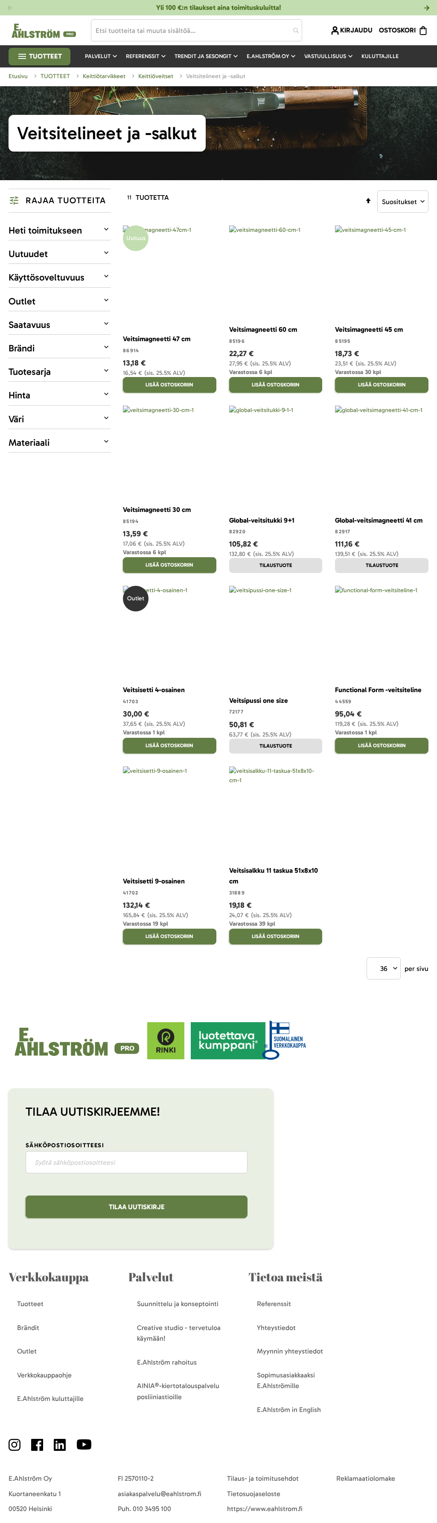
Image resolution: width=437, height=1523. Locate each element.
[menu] (245, 56)
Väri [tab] (16, 419)
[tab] (60, 201)
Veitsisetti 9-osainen (154, 881)
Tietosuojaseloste (253, 1494)
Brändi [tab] (22, 348)
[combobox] (197, 30)
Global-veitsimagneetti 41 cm (378, 520)
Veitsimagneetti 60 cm (263, 329)
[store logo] (78, 1057)
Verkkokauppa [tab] (49, 1276)
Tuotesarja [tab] (30, 371)
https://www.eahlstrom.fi (265, 1509)
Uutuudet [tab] (28, 254)
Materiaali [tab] (29, 442)
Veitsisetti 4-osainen (154, 690)
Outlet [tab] (22, 301)
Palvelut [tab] (151, 1276)
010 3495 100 (152, 1509)
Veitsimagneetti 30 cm (157, 510)
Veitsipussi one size (258, 700)
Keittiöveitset (156, 76)
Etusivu (19, 76)
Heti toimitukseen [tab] (45, 230)
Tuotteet (44, 56)
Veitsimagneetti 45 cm (369, 329)
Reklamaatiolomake (365, 1478)
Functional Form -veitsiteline (378, 690)
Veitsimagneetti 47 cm (156, 339)
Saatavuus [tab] (29, 324)
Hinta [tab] (19, 395)
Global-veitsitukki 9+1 (261, 520)
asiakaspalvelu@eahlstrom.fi (159, 1494)
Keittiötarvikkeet (105, 76)
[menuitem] (102, 56)
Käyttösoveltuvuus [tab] (46, 277)
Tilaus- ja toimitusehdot (263, 1478)
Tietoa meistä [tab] (285, 1276)
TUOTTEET (56, 76)
